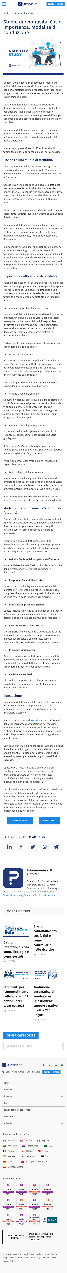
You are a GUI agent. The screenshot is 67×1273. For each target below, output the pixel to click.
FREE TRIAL (49, 820)
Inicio (6, 13)
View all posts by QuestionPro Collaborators (29, 895)
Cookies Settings (9, 1261)
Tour (6, 1083)
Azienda (8, 1123)
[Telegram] (56, 847)
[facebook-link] (43, 1065)
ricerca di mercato (38, 720)
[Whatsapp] (44, 847)
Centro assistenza (15, 1071)
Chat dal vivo (33, 1071)
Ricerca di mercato (24, 13)
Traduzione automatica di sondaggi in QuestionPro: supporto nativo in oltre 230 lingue (46, 1001)
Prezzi (7, 1103)
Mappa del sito (9, 1258)
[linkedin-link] (56, 1065)
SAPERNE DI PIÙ (20, 820)
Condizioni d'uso (49, 1258)
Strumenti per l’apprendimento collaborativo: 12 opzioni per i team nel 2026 (15, 996)
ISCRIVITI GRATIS (55, 4)
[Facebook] (21, 847)
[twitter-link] (49, 1065)
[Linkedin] (9, 847)
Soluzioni (8, 1116)
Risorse (8, 1096)
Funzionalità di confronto (17, 1110)
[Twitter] (33, 847)
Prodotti (8, 1089)
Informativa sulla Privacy (29, 1258)
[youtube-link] (62, 1065)
